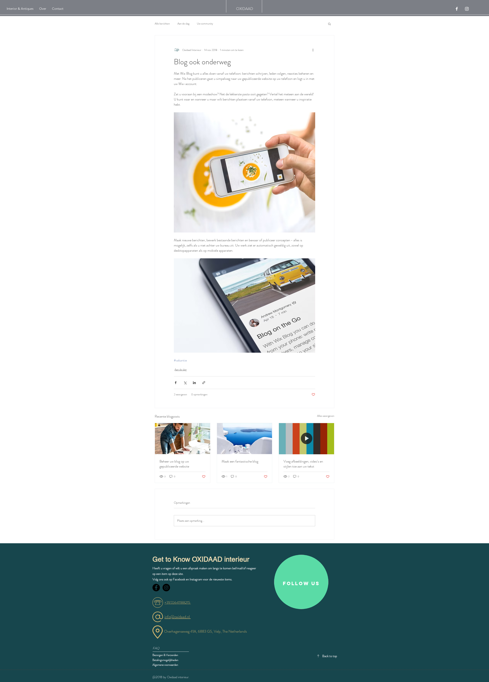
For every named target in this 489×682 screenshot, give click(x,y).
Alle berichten (162, 23)
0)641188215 (181, 602)
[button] (329, 23)
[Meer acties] (313, 50)
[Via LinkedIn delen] (194, 382)
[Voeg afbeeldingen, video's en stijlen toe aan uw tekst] (306, 438)
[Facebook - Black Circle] (156, 587)
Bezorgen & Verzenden (165, 655)
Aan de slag (183, 23)
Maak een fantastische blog (240, 461)
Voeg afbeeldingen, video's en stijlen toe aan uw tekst (303, 464)
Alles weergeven (325, 416)
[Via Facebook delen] (175, 382)
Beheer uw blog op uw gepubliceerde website (174, 464)
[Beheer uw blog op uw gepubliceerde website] (182, 438)
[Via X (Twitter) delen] (185, 382)
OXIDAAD (244, 8)
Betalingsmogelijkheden (165, 660)
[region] (301, 582)
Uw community (205, 23)
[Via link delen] (204, 382)
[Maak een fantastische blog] (244, 438)
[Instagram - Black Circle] (166, 587)
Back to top (329, 656)
